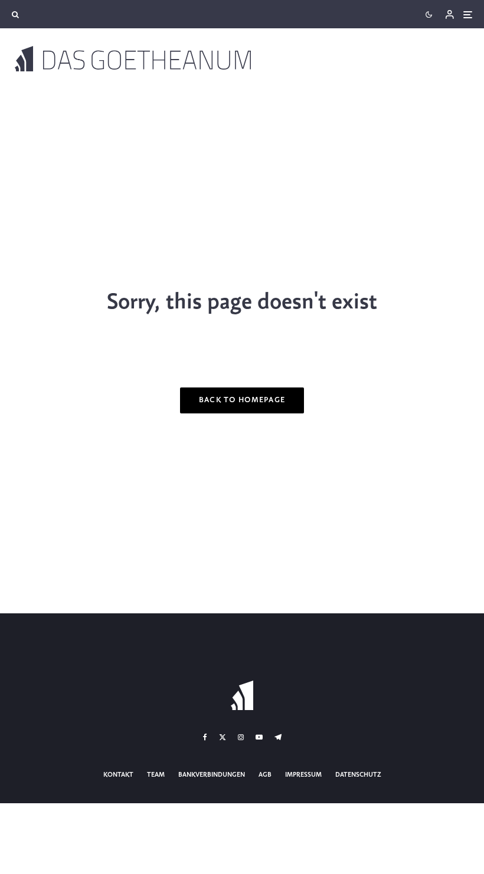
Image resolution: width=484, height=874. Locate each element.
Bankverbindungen (211, 774)
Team (156, 774)
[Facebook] (205, 737)
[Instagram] (241, 737)
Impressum (303, 774)
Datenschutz (358, 774)
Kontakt (118, 774)
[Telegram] (278, 737)
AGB (265, 774)
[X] (222, 737)
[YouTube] (259, 737)
